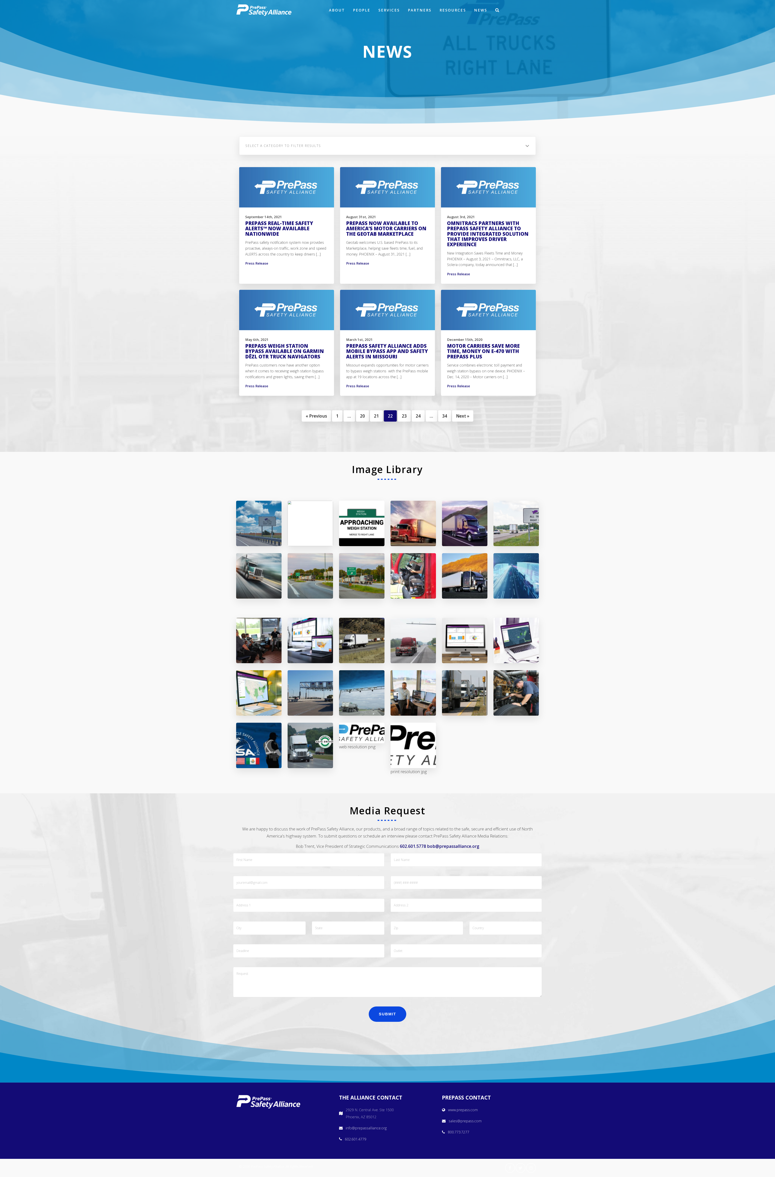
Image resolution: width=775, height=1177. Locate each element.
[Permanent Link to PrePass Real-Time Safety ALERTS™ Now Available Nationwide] (286, 187)
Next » (462, 416)
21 (376, 416)
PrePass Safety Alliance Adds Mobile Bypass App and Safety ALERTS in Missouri (387, 351)
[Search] (497, 10)
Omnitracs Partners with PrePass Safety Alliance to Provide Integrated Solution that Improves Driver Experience (488, 234)
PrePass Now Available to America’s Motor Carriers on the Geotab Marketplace (386, 228)
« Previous (316, 416)
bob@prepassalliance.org (453, 846)
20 (362, 416)
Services (389, 10)
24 (418, 416)
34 (444, 416)
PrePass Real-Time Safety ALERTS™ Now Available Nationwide (279, 228)
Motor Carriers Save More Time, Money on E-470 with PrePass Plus (483, 351)
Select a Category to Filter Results (283, 145)
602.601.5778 (413, 846)
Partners (419, 10)
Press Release (256, 263)
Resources (453, 10)
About (337, 10)
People (361, 10)
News (480, 10)
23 (404, 416)
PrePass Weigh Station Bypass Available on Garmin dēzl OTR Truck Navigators (284, 351)
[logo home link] (264, 10)
